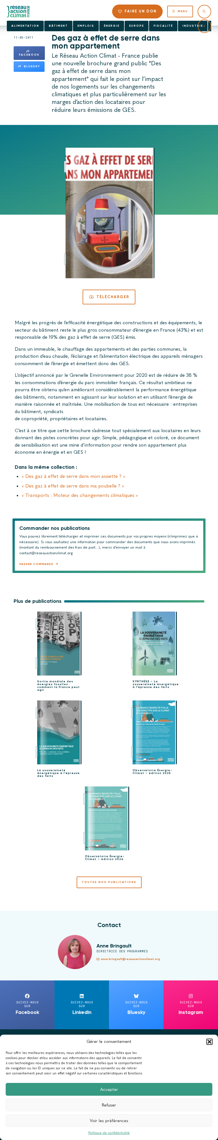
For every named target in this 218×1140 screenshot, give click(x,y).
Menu (183, 11)
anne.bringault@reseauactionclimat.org (130, 959)
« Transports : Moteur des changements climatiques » (80, 495)
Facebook (29, 55)
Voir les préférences (109, 1120)
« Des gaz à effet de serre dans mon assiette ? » (73, 476)
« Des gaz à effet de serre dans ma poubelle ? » (73, 486)
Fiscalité (163, 26)
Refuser (109, 1105)
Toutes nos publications (109, 882)
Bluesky (32, 66)
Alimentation (25, 26)
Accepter (109, 1089)
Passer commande (36, 564)
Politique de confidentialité (109, 1133)
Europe (136, 26)
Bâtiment (58, 26)
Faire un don (141, 11)
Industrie (193, 26)
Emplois (85, 26)
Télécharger (113, 297)
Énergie (112, 26)
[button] (209, 1042)
